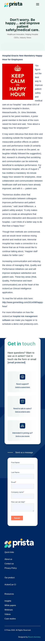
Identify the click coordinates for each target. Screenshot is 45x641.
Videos (8, 614)
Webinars (9, 610)
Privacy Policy (11, 568)
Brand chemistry (34, 637)
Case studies (10, 619)
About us (8, 559)
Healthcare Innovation (15, 34)
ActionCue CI (10, 585)
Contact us (9, 564)
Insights (8, 601)
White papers (10, 605)
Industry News (25, 38)
